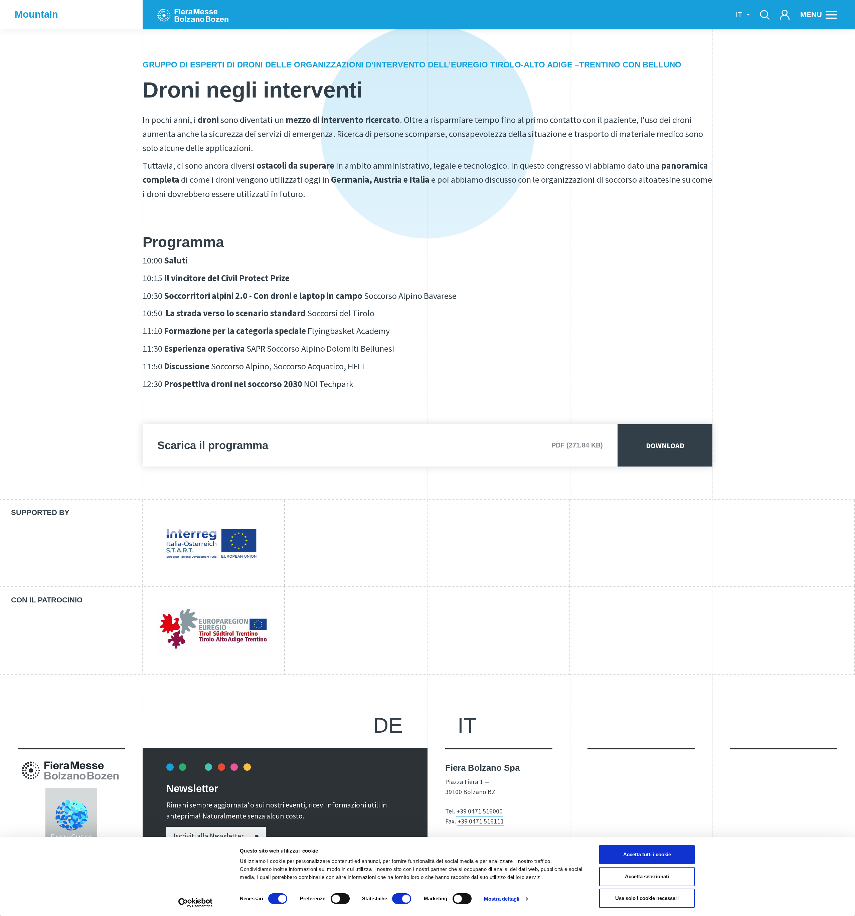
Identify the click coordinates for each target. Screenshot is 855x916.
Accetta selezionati (647, 876)
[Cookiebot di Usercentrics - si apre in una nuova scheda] (195, 903)
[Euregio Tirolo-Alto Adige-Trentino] (213, 630)
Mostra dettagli (502, 899)
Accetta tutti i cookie (647, 854)
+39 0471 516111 (481, 821)
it (467, 725)
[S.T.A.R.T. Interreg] (213, 543)
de (388, 725)
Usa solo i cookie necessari (647, 898)
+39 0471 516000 (480, 811)
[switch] (340, 898)
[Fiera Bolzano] (199, 14)
